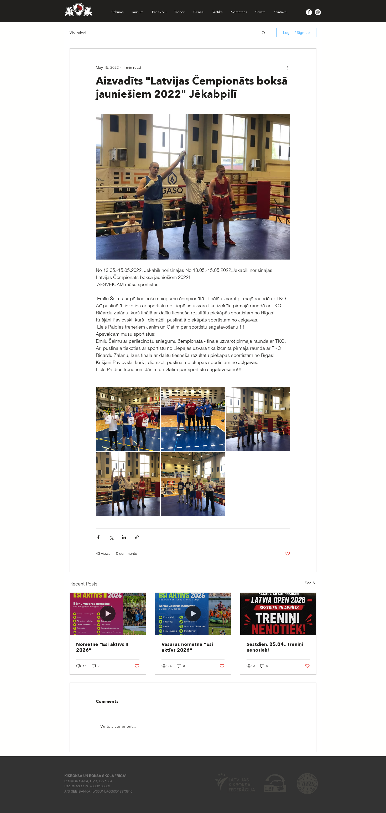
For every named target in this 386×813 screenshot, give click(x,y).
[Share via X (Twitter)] (111, 537)
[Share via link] (136, 537)
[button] (263, 32)
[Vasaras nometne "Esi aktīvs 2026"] (193, 614)
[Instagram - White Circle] (318, 12)
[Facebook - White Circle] (309, 12)
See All (310, 582)
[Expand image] (128, 419)
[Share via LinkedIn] (124, 537)
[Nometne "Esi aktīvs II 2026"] (108, 614)
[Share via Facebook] (98, 537)
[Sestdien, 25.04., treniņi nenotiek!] (278, 614)
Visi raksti (78, 32)
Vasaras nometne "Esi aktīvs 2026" (187, 647)
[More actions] (287, 67)
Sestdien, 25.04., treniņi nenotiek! (275, 647)
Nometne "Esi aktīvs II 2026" (102, 647)
